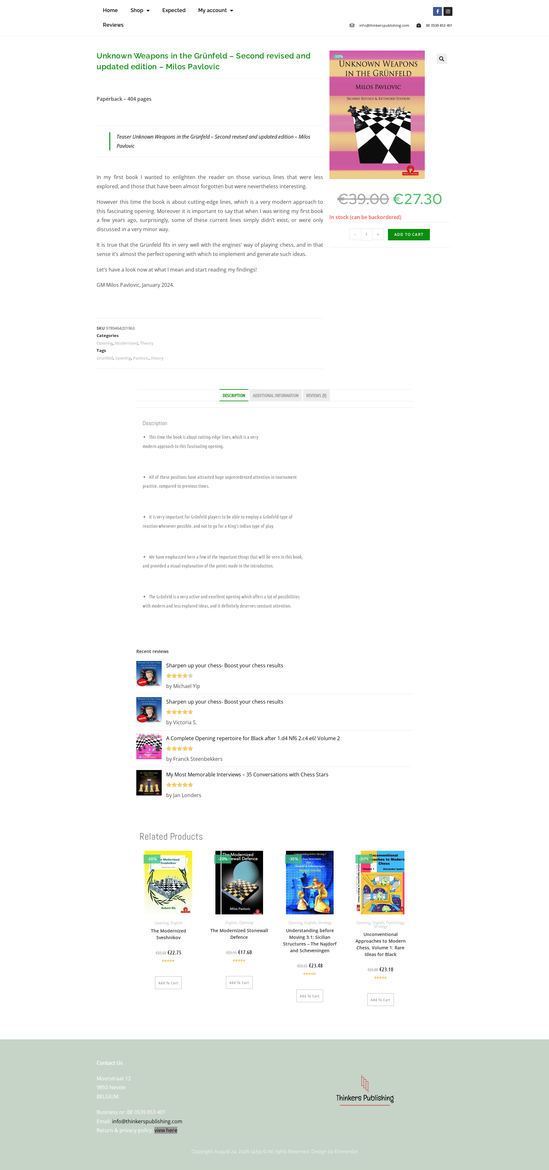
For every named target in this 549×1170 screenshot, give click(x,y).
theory (157, 358)
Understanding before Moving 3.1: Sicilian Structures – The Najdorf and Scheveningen (309, 940)
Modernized (126, 343)
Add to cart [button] (168, 982)
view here (165, 1130)
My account (212, 10)
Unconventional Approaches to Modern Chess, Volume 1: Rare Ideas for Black (381, 944)
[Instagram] (448, 11)
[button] (442, 59)
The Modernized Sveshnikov (168, 934)
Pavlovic (141, 358)
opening (123, 358)
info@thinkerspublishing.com (147, 1121)
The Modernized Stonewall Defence (239, 933)
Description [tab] (234, 395)
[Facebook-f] (437, 11)
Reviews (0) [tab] (316, 395)
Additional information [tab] (276, 395)
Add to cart (409, 234)
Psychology (395, 922)
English (176, 923)
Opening (105, 343)
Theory (146, 343)
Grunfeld (105, 358)
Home (110, 10)
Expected (174, 10)
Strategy (325, 922)
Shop (137, 10)
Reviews (113, 25)
